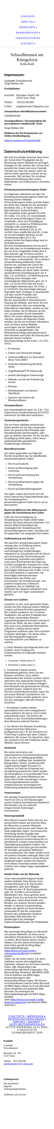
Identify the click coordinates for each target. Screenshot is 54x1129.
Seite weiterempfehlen (27, 1024)
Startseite (28, 16)
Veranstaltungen (27, 38)
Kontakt (27, 43)
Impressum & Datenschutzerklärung (27, 1017)
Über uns (27, 22)
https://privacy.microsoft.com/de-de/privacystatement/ (24, 1001)
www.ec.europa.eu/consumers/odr (22, 140)
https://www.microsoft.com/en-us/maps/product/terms (20, 952)
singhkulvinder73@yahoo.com (18, 1063)
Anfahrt (34, 1021)
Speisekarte (27, 27)
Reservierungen (27, 32)
